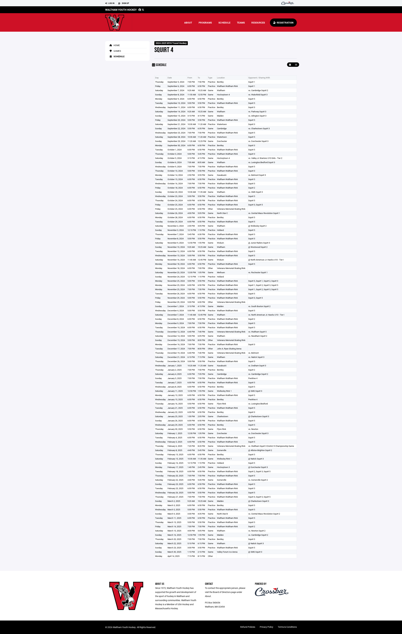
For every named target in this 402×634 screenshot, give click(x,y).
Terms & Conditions (287, 626)
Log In (111, 3)
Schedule (224, 22)
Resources (258, 22)
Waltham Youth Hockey (121, 9)
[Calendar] (290, 64)
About (188, 22)
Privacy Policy (266, 626)
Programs (205, 22)
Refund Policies (247, 626)
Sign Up (125, 3)
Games (117, 50)
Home (116, 45)
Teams (241, 22)
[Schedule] (296, 64)
